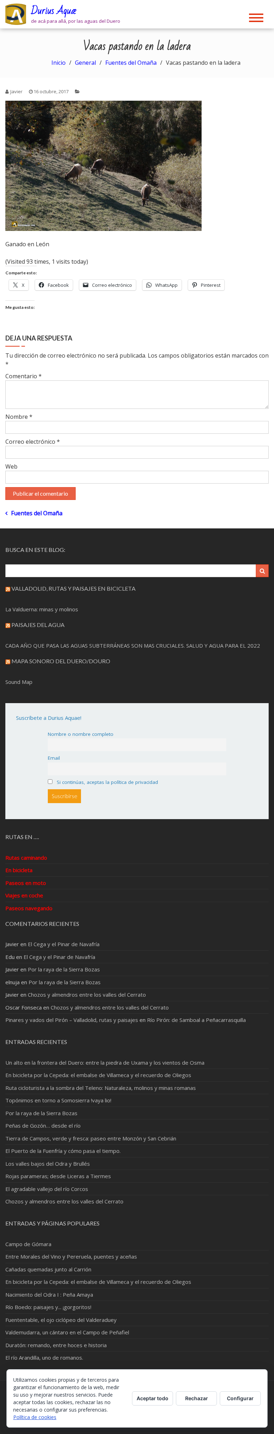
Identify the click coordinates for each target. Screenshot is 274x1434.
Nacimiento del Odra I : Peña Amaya (49, 1294)
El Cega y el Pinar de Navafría (64, 944)
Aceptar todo (152, 1398)
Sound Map (18, 681)
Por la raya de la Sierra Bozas (64, 969)
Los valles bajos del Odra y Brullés (47, 1163)
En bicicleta (18, 870)
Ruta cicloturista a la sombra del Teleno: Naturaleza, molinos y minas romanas (100, 1087)
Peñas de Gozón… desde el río (43, 1125)
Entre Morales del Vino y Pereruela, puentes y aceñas (71, 1256)
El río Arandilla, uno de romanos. (44, 1357)
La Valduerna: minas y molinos (41, 609)
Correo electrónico (32, 442)
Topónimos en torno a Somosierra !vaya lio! (58, 1100)
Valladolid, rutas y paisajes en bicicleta (73, 588)
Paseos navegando (28, 908)
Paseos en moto (25, 882)
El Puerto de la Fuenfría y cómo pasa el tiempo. (63, 1150)
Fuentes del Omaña (36, 513)
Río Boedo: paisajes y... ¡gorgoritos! (48, 1307)
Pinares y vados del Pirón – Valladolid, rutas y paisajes (71, 1019)
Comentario (23, 376)
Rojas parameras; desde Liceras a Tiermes (58, 1176)
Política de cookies (34, 1417)
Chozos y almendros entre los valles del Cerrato (87, 994)
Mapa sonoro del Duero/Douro (60, 661)
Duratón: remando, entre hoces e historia (56, 1345)
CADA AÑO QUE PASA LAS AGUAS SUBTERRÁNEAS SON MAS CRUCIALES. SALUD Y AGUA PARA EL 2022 (132, 645)
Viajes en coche (24, 895)
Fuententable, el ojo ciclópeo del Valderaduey (61, 1319)
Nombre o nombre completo (80, 734)
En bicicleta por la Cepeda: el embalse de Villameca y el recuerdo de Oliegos (98, 1075)
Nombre (18, 417)
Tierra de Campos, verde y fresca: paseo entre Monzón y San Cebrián (90, 1138)
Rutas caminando (26, 857)
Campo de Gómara (28, 1244)
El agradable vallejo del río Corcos (46, 1188)
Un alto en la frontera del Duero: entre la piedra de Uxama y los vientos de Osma (104, 1062)
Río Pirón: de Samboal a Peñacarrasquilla (196, 1019)
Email (54, 758)
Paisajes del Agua (38, 624)
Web (11, 466)
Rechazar (196, 1398)
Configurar (240, 1398)
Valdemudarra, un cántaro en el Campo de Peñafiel (67, 1332)
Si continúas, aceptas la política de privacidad (106, 782)
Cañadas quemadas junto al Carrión (48, 1269)
